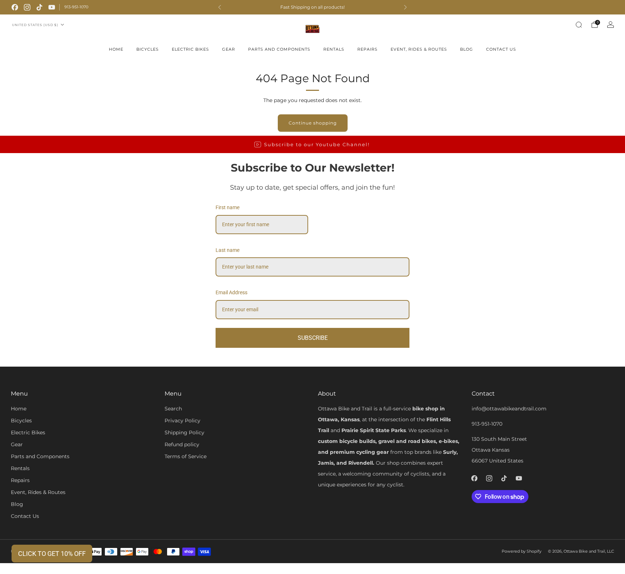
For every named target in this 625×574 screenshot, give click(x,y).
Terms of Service (186, 456)
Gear (228, 49)
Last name (227, 250)
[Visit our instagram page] (27, 7)
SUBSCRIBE (313, 337)
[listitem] (312, 7)
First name (227, 207)
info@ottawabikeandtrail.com (509, 408)
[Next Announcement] (405, 7)
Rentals (333, 49)
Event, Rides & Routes (419, 49)
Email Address (231, 292)
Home (116, 49)
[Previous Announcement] (219, 7)
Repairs (367, 49)
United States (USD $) (35, 25)
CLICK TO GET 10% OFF (52, 553)
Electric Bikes (190, 49)
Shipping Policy (184, 432)
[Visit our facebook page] (15, 7)
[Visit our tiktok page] (39, 7)
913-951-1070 (76, 6)
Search (173, 408)
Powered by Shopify (521, 551)
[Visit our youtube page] (52, 7)
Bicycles (147, 49)
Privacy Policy (182, 420)
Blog (466, 49)
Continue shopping (313, 123)
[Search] (578, 24)
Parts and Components (279, 49)
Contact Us (501, 49)
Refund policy (182, 444)
